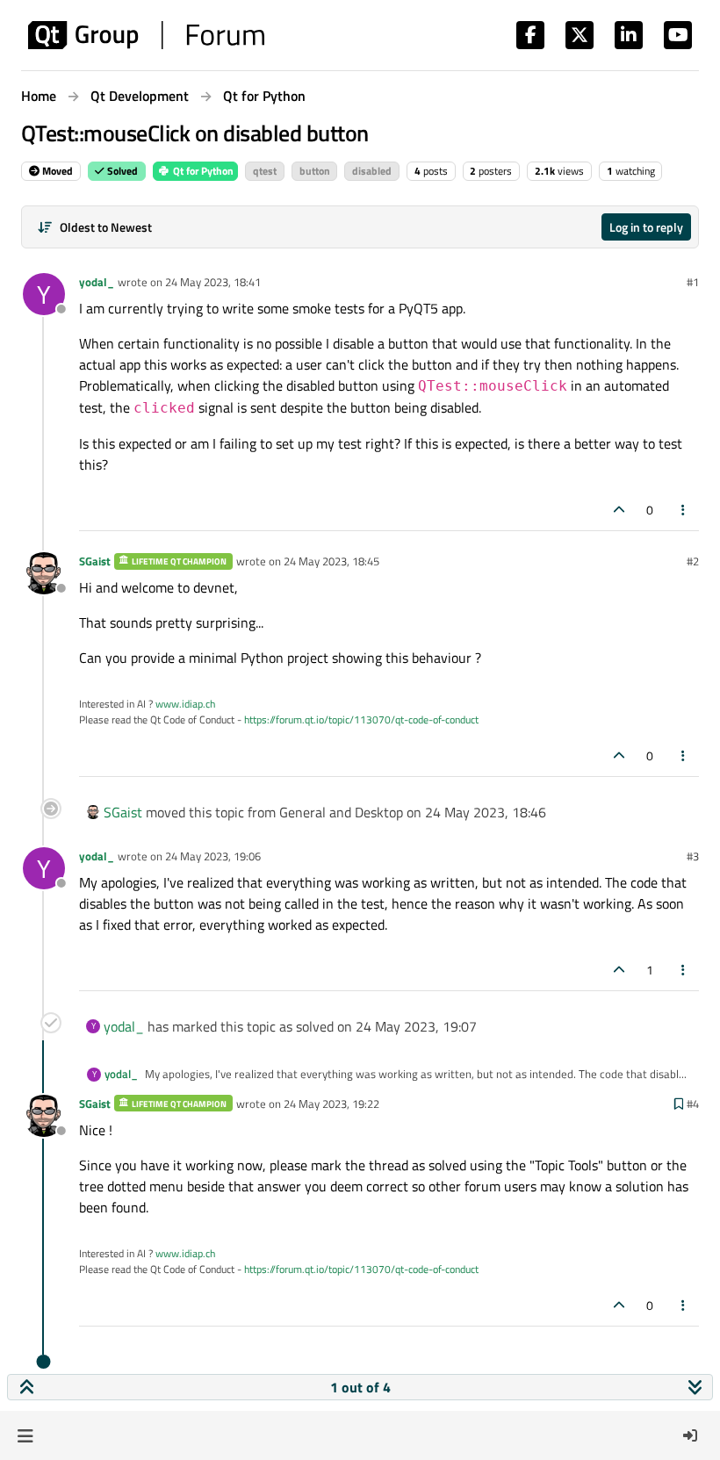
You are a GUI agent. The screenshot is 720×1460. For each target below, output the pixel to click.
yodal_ (96, 282)
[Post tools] (684, 509)
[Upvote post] (619, 509)
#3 (693, 856)
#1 (693, 282)
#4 (693, 1103)
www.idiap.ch (185, 703)
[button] (25, 1435)
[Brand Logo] (146, 35)
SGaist (95, 561)
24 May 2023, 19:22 (331, 1103)
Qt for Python (202, 170)
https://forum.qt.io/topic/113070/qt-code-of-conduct (361, 719)
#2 (693, 561)
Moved (56, 170)
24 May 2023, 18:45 (331, 561)
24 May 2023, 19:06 (213, 856)
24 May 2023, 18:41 (213, 282)
